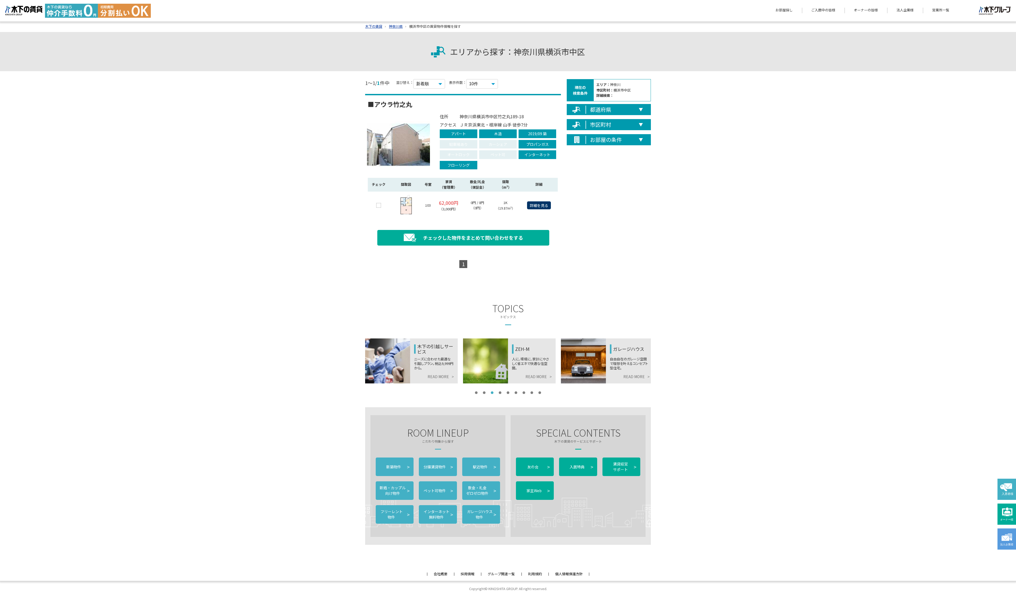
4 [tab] (500, 392)
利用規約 (535, 573)
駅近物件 (484, 466)
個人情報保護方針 (569, 573)
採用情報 (467, 573)
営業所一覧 (940, 9)
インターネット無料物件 (438, 514)
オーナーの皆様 (866, 9)
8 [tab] (531, 392)
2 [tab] (484, 392)
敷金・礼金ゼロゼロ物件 (481, 490)
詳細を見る (539, 205)
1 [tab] (476, 392)
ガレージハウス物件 (481, 514)
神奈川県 (396, 26)
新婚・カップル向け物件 (395, 490)
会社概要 (440, 573)
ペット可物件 (438, 490)
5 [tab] (508, 392)
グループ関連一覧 (501, 573)
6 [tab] (516, 392)
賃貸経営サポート (624, 466)
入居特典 (581, 466)
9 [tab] (539, 392)
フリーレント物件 (395, 514)
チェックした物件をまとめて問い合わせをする (473, 237)
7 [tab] (524, 392)
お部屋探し (784, 9)
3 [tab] (492, 392)
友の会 (538, 466)
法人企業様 (905, 9)
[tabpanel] (442, 360)
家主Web (538, 490)
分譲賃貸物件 (438, 466)
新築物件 (398, 466)
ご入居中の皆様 (823, 9)
